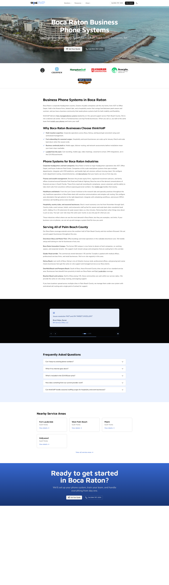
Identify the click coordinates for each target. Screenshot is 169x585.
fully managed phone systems (66, 116)
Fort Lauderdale (100, 271)
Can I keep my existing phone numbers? (59, 362)
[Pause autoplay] (118, 333)
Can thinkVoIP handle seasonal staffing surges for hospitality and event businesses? (75, 390)
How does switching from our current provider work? (64, 383)
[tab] (82, 333)
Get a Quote (129, 3)
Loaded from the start (53, 152)
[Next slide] (55, 333)
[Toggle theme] (136, 3)
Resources (78, 3)
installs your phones (57, 121)
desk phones (82, 174)
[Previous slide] (51, 333)
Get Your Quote (74, 49)
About (87, 3)
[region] (84, 321)
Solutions (67, 3)
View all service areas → (84, 452)
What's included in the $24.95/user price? (60, 376)
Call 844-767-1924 (117, 3)
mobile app (98, 187)
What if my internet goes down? (56, 369)
